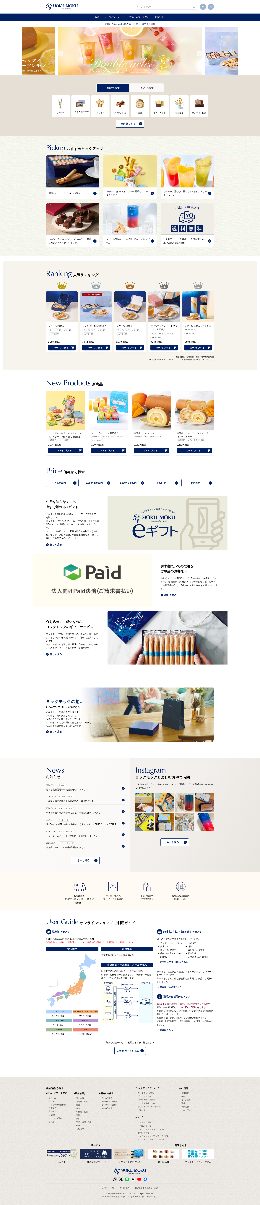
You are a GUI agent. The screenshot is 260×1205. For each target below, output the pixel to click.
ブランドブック (144, 1096)
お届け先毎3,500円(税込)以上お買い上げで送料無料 (130, 24)
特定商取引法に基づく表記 (146, 1188)
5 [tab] (132, 72)
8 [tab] (149, 72)
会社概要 (185, 1093)
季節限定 (52, 1111)
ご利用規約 (124, 1188)
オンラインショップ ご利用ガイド (152, 1139)
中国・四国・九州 (83, 1122)
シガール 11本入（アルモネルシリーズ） (197, 328)
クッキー (52, 1101)
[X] (121, 1179)
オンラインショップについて (152, 1129)
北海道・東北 (82, 1101)
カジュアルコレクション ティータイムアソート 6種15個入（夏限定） (65, 435)
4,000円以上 (107, 1108)
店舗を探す (159, 17)
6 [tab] (138, 72)
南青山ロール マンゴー (145, 433)
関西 (78, 1118)
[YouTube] (139, 1179)
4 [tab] (127, 72)
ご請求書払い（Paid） (199, 957)
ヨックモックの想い (146, 1093)
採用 (183, 1096)
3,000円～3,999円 (109, 1105)
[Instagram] (114, 1179)
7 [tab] (143, 72)
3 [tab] (121, 72)
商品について (145, 1126)
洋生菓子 (52, 1108)
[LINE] (127, 1179)
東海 (78, 1115)
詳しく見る (56, 544)
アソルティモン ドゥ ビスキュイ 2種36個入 (164, 328)
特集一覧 (141, 1110)
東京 (78, 1108)
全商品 (51, 1122)
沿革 (183, 1103)
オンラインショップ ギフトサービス (153, 1136)
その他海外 (81, 1129)
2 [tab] (116, 72)
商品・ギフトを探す (139, 17)
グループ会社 (187, 1110)
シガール (52, 1098)
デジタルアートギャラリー (149, 1107)
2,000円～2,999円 (109, 1101)
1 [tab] (111, 72)
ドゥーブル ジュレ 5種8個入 (104, 433)
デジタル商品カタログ (147, 1103)
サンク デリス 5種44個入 (94, 326)
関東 (78, 1105)
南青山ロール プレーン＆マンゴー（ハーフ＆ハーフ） (193, 435)
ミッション (186, 1100)
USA (78, 1125)
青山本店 (80, 1098)
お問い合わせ (143, 1133)
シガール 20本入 (56, 326)
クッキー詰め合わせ (57, 1105)
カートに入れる (61, 347)
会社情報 (183, 1088)
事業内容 (185, 1107)
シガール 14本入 (124, 326)
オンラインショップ (114, 17)
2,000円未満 (107, 1098)
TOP (97, 17)
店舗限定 (52, 1115)
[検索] (194, 6)
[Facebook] (133, 1179)
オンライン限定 (55, 1118)
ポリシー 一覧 (108, 1188)
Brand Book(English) (146, 1100)
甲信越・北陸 (82, 1112)
